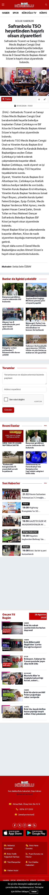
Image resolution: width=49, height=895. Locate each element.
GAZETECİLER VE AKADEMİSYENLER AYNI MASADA (34, 523)
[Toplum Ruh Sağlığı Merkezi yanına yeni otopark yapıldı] (36, 290)
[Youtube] (29, 825)
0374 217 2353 (26, 809)
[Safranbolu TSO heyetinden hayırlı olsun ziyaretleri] (24, 81)
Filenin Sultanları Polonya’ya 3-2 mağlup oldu (34, 496)
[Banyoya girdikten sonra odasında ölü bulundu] (12, 289)
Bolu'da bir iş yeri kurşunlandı (34, 552)
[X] (19, 825)
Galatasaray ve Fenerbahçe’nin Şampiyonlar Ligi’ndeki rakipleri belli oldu (35, 469)
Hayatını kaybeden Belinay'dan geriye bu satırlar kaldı (33, 538)
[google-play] (36, 833)
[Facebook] (15, 825)
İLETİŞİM (41, 880)
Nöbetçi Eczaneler (9, 847)
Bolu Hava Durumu (32, 847)
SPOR (16, 13)
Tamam (33, 891)
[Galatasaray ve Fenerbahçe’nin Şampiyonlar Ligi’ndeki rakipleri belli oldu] (36, 457)
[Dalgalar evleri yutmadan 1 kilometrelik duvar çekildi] (12, 340)
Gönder (8, 410)
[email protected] (24, 794)
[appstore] (13, 833)
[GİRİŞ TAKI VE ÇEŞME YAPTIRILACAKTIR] (12, 436)
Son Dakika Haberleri (32, 863)
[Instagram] (24, 825)
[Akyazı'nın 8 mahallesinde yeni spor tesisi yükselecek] (12, 314)
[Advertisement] (24, 584)
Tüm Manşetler (14, 862)
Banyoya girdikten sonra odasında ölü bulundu (11, 299)
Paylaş (8, 99)
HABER (5, 13)
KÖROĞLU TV (29, 13)
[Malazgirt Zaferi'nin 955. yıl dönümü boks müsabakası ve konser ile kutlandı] (36, 314)
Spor (25, 490)
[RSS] (34, 825)
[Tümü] (45, 426)
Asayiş (26, 547)
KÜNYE (43, 13)
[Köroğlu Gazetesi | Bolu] (24, 5)
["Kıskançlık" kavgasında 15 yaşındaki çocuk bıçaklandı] (12, 457)
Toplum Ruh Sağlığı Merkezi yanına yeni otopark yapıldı (35, 301)
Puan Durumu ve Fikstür (34, 855)
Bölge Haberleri (24, 21)
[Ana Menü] (3, 5)
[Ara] (46, 5)
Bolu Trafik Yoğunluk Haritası (11, 855)
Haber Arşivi (12, 870)
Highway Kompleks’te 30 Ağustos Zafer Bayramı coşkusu (33, 509)
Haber (26, 504)
